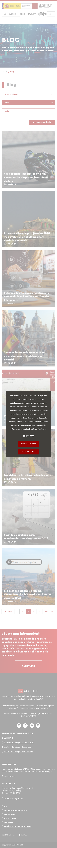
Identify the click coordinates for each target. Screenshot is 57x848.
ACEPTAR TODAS (28, 451)
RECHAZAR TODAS (28, 444)
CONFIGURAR (28, 436)
